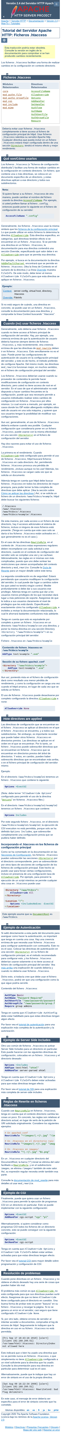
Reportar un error (51, 1430)
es (34, 1410)
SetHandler (38, 104)
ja (43, 1410)
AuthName (36, 111)
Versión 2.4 (52, 21)
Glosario (54, 1427)
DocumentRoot (41, 914)
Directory (17, 145)
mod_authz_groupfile (15, 98)
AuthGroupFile (40, 117)
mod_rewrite (43, 348)
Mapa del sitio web (32, 1430)
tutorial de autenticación (31, 1024)
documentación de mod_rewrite (31, 1180)
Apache (5, 21)
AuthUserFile (39, 114)
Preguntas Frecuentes (38, 1427)
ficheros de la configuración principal (37, 229)
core (5, 91)
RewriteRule (38, 542)
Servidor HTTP (18, 21)
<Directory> (25, 435)
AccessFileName (40, 91)
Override (41, 269)
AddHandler (38, 101)
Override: (8, 297)
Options (36, 98)
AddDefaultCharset (12, 263)
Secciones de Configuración (16, 854)
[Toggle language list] (4, 40)
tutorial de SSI (26, 1089)
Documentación (36, 21)
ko (49, 1410)
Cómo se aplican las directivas (17, 493)
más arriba (7, 967)
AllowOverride (40, 94)
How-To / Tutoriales (10, 23)
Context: (7, 290)
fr (38, 1410)
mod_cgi (7, 101)
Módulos (9, 1427)
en (28, 1410)
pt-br (56, 1410)
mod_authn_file (12, 94)
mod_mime (8, 107)
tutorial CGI (25, 1260)
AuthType (36, 107)
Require (36, 121)
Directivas (20, 1427)
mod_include (10, 104)
